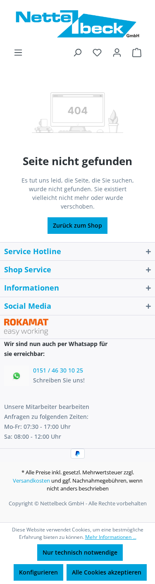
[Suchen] (77, 52)
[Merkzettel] (97, 52)
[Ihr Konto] (117, 52)
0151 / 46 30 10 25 (58, 370)
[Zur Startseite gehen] (77, 24)
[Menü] (18, 52)
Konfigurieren (38, 572)
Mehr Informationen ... (110, 537)
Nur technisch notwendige (80, 552)
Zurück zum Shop (77, 225)
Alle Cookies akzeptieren (106, 572)
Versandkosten (31, 480)
